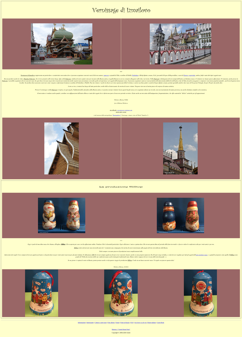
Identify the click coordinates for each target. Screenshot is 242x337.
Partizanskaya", (117, 115)
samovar (106, 75)
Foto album (111, 322)
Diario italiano (151, 322)
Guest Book (160, 322)
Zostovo (186, 75)
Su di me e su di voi (141, 322)
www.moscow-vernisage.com (124, 110)
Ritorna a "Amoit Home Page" (121, 329)
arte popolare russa (201, 255)
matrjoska (192, 75)
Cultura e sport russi (101, 322)
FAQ (131, 322)
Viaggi (117, 322)
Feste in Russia (124, 322)
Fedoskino (135, 75)
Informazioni (82, 322)
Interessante (90, 322)
